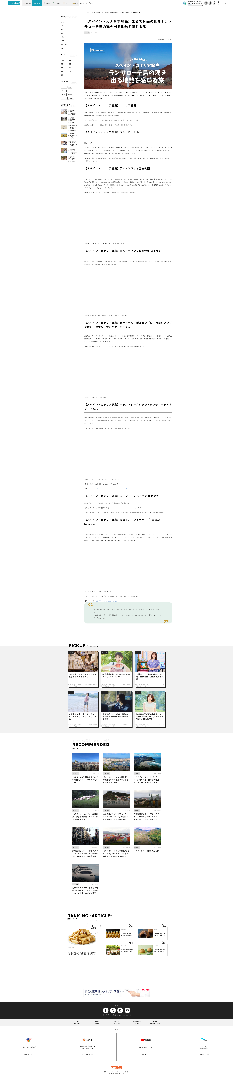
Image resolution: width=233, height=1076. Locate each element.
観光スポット (65, 44)
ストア (68, 3)
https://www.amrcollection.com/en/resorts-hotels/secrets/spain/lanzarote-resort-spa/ (124, 489)
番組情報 (28, 3)
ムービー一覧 (116, 1022)
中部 (70, 64)
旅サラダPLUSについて (155, 1022)
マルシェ (57, 3)
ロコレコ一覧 (136, 1022)
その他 (63, 41)
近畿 (62, 68)
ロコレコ (63, 22)
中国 (62, 71)
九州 (70, 71)
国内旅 (38, 3)
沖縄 (62, 75)
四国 (70, 68)
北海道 (63, 60)
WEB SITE (28, 1054)
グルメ (63, 29)
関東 (62, 64)
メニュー (82, 3)
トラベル (63, 26)
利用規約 (104, 1072)
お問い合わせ (127, 1072)
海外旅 (48, 3)
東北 (70, 60)
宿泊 (76, 3)
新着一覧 (97, 1022)
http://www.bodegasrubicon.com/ (107, 601)
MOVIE (63, 33)
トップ (86, 12)
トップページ (77, 1022)
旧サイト (63, 48)
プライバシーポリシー (115, 1072)
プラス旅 (63, 37)
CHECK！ (144, 1054)
